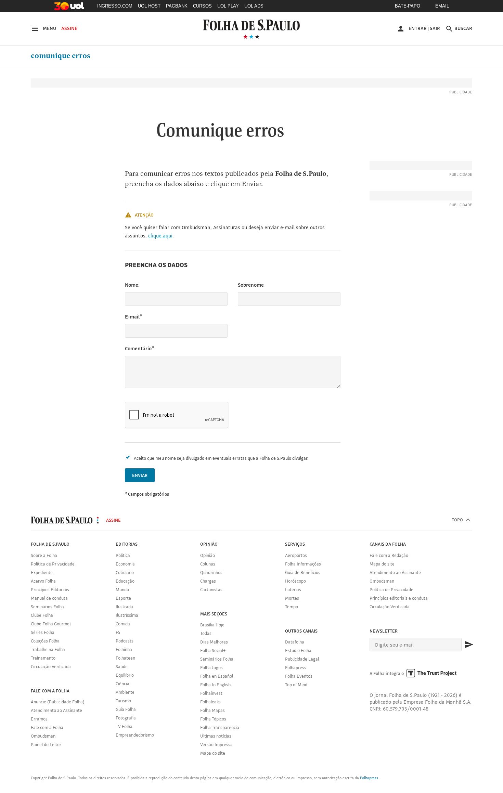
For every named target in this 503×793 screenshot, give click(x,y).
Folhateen (125, 658)
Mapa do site (212, 753)
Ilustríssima (127, 615)
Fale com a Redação (389, 555)
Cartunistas (211, 589)
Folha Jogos (211, 667)
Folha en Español (216, 676)
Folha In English (215, 684)
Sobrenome (251, 284)
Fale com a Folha (47, 727)
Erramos (39, 719)
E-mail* (133, 316)
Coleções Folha (45, 641)
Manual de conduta (49, 598)
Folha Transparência (219, 727)
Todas (205, 633)
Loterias (293, 589)
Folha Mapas (212, 710)
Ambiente (125, 692)
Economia (125, 564)
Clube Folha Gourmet (51, 624)
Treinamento (43, 658)
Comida (123, 624)
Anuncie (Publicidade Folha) (58, 702)
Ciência (122, 683)
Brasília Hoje (212, 625)
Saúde (122, 666)
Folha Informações (303, 564)
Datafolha (294, 642)
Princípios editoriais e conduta (399, 598)
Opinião (207, 555)
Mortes (292, 598)
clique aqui (160, 235)
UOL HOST (149, 6)
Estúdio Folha (298, 650)
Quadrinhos (211, 572)
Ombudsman (43, 736)
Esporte (123, 598)
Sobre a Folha (44, 555)
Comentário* (139, 348)
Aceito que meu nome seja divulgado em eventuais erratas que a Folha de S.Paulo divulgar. (221, 458)
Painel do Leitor (46, 744)
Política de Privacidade (53, 564)
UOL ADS (253, 6)
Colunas (207, 564)
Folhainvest (211, 693)
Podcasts (124, 641)
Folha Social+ (213, 650)
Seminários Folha (47, 606)
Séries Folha (42, 632)
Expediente (42, 572)
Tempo (291, 606)
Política (123, 555)
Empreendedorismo (135, 735)
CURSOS (202, 6)
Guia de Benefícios (302, 572)
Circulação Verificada (51, 666)
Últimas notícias (215, 736)
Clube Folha (42, 615)
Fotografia (126, 718)
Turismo (123, 701)
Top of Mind (296, 684)
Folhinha (124, 649)
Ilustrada (124, 606)
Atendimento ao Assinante (56, 710)
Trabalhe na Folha (48, 649)
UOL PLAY (228, 6)
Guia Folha (126, 709)
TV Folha (124, 726)
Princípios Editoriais (50, 589)
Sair (435, 28)
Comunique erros (60, 56)
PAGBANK (177, 6)
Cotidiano (125, 572)
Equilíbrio (125, 675)
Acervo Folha (43, 581)
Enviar (139, 475)
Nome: (132, 284)
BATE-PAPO (407, 6)
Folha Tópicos (213, 719)
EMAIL (442, 6)
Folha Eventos (298, 676)
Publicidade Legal (302, 659)
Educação (125, 581)
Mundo (122, 589)
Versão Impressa (216, 744)
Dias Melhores (214, 642)
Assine (69, 28)
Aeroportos (296, 555)
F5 (118, 632)
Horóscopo (295, 581)
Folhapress (295, 667)
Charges (208, 581)
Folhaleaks (210, 702)
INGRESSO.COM (114, 6)
